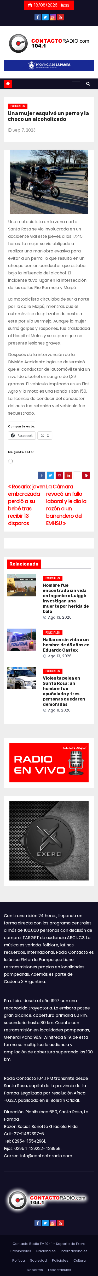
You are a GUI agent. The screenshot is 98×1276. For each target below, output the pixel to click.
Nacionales (46, 1251)
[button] (88, 83)
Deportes (35, 1269)
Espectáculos (59, 1269)
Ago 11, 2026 (59, 710)
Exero (80, 1243)
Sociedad (38, 1260)
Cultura (79, 1260)
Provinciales (20, 1251)
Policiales (17, 106)
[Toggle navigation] (76, 84)
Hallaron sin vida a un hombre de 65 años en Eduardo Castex (66, 645)
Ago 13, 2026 (60, 617)
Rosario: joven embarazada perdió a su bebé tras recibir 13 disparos (26, 505)
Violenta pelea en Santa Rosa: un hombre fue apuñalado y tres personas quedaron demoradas (64, 691)
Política (18, 1260)
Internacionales (74, 1251)
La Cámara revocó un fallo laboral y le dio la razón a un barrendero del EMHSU (66, 505)
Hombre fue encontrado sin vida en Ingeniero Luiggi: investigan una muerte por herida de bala (66, 598)
